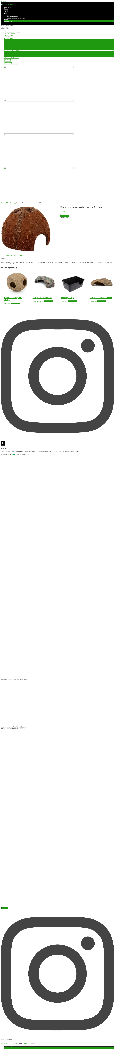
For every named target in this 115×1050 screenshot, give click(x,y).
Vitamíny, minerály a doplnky (15, 52)
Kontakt (6, 19)
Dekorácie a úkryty (12, 44)
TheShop (25, 1043)
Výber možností (48, 301)
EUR (7, 1048)
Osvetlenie (7, 36)
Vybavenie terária (8, 38)
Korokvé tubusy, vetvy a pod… (15, 43)
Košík (5, 13)
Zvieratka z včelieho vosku (11, 64)
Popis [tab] (5, 255)
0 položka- (8, 21)
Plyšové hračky (8, 61)
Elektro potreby (11, 49)
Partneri (6, 9)
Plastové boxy (8, 59)
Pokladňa (6, 15)
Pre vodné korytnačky (10, 33)
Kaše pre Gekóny (8, 35)
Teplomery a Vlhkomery (13, 41)
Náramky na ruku (8, 62)
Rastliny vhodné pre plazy (14, 39)
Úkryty (19, 203)
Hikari (9, 56)
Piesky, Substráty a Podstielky (15, 47)
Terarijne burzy (8, 7)
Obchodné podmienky (13, 16)
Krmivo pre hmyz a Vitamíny (12, 50)
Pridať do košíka (64, 215)
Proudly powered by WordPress (9, 1043)
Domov (6, 10)
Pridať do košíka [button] (15, 303)
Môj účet (6, 12)
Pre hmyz (9, 53)
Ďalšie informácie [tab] (12, 255)
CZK (8, 1046)
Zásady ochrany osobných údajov (16, 18)
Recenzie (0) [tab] (20, 255)
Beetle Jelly (10, 55)
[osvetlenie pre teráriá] (7, 4)
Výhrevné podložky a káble (11, 58)
